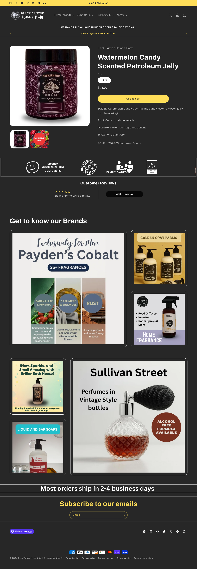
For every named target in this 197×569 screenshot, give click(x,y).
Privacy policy (88, 558)
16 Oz (104, 80)
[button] (63, 15)
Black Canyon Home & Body (31, 558)
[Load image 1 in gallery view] (19, 139)
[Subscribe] (123, 515)
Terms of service (106, 558)
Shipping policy (124, 558)
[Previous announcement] (63, 3)
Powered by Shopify (53, 558)
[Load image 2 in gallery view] (39, 139)
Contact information (143, 558)
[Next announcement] (133, 3)
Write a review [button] (124, 194)
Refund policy (72, 558)
